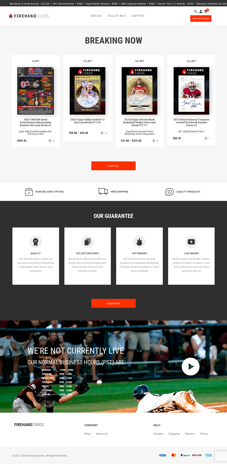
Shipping (174, 433)
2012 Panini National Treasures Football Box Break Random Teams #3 (191, 122)
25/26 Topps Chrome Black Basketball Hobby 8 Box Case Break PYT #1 (139, 122)
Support (138, 16)
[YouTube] (25, 432)
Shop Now (113, 303)
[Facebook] (14, 432)
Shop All (113, 166)
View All (200, 18)
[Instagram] (21, 432)
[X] (18, 432)
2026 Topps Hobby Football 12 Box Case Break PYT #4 (87, 121)
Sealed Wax (117, 16)
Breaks (96, 16)
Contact (158, 433)
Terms (204, 433)
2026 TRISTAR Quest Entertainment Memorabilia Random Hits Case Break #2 (35, 122)
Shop (87, 433)
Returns (190, 433)
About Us (101, 433)
